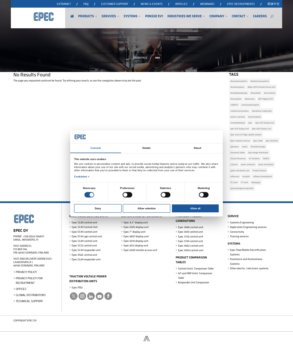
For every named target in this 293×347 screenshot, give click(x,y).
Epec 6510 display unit (136, 241)
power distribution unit (239, 170)
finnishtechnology (258, 146)
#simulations (235, 99)
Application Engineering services (248, 227)
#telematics (250, 99)
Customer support (114, 4)
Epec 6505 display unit (136, 227)
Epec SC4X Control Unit (85, 227)
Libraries (234, 164)
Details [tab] (146, 147)
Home (72, 21)
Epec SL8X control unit (84, 222)
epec (250, 122)
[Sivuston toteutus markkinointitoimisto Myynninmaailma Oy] (146, 340)
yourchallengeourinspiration (241, 188)
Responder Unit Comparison (193, 282)
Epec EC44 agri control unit (87, 236)
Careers (260, 16)
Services (109, 16)
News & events (152, 4)
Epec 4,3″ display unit (136, 222)
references (234, 176)
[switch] (127, 194)
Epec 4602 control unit (190, 245)
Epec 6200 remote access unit (140, 250)
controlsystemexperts (250, 104)
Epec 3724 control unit (190, 241)
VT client (244, 182)
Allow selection (147, 208)
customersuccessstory (239, 111)
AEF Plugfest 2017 (265, 99)
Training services (239, 236)
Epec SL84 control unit (84, 241)
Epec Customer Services (240, 140)
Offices (21, 289)
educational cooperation (262, 111)
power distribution (266, 164)
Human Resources (238, 158)
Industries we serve (184, 16)
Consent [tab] (96, 147)
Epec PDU (77, 287)
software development (262, 176)
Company (216, 16)
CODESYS (234, 104)
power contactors (248, 164)
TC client (234, 182)
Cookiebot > (82, 176)
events (244, 146)
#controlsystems (237, 87)
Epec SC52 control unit (84, 245)
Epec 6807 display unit (136, 236)
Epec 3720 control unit (190, 236)
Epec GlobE (257, 140)
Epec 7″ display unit (134, 231)
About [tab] (197, 147)
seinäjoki (246, 176)
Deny (98, 208)
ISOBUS (266, 158)
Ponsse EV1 (154, 16)
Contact (238, 16)
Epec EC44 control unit (84, 231)
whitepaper (256, 182)
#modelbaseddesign (238, 93)
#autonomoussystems (259, 81)
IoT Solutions (254, 158)
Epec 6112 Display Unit (239, 128)
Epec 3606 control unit (190, 227)
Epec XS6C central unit (84, 254)
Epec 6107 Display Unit (264, 122)
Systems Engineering (242, 222)
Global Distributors (31, 295)
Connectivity (237, 231)
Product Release (259, 170)
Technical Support (29, 301)
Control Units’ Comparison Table (196, 268)
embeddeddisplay (237, 122)
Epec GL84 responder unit (86, 259)
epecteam (234, 146)
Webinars (207, 4)
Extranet (64, 4)
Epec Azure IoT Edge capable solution (245, 134)
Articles (181, 4)
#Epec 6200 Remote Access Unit (261, 87)
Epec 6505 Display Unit (261, 128)
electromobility (254, 116)
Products (86, 16)
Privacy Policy (26, 272)
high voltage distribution (258, 152)
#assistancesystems (238, 81)
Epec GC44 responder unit (86, 250)
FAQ (86, 4)
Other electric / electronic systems (249, 268)
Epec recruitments (241, 4)
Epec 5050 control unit (190, 250)
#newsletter (256, 93)
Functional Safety (237, 152)
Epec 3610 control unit (190, 231)
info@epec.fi (30, 239)
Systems (131, 16)
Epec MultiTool (272, 140)
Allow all (195, 208)
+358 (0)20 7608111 (33, 236)
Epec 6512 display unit (136, 245)
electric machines (237, 116)
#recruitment (269, 93)
